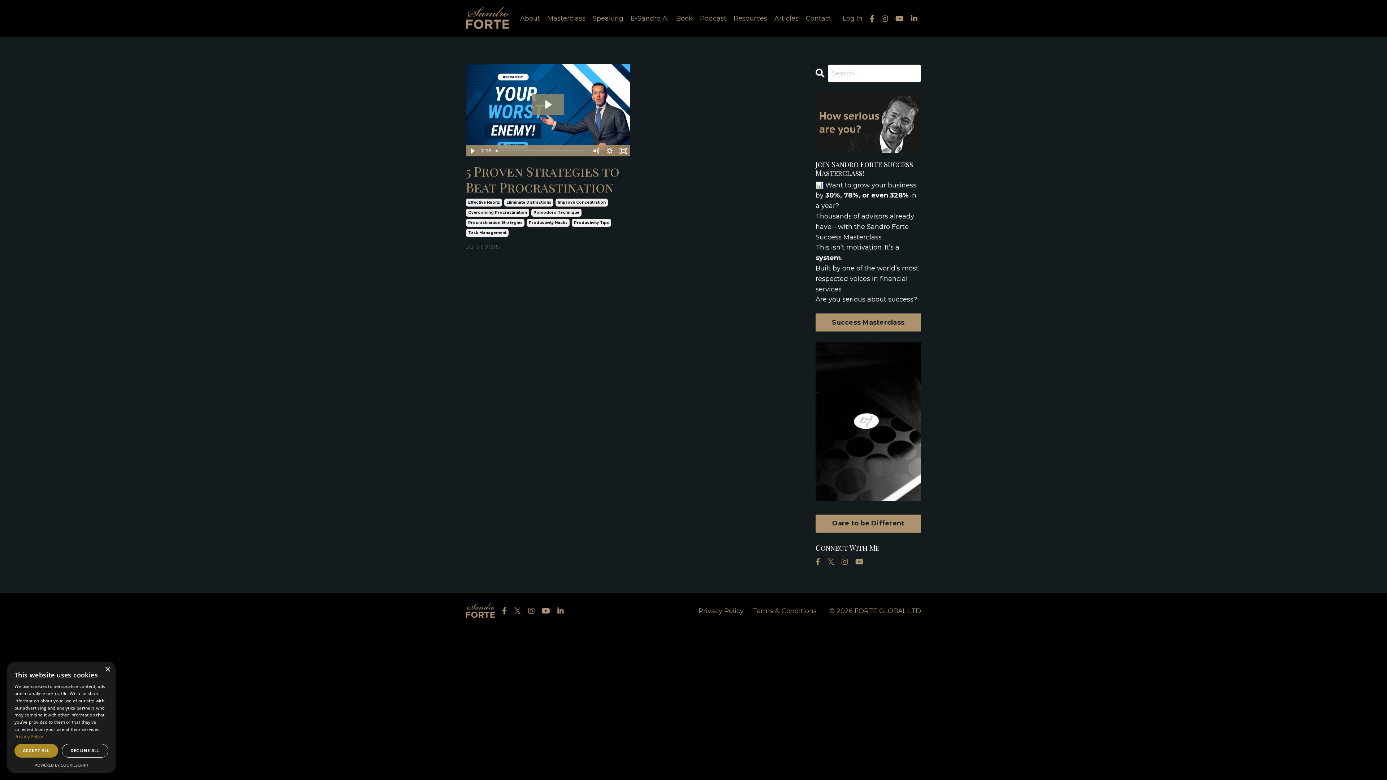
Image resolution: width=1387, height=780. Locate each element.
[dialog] (61, 717)
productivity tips (591, 222)
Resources (750, 18)
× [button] (107, 669)
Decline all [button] (85, 751)
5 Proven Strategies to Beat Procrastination (542, 179)
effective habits (484, 202)
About (530, 18)
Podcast (713, 18)
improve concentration (582, 202)
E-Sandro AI (650, 18)
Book (684, 18)
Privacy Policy (721, 611)
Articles (786, 18)
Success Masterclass (868, 322)
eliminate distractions (528, 202)
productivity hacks (548, 222)
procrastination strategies (495, 222)
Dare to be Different (868, 523)
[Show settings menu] (610, 151)
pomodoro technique (556, 212)
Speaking (608, 18)
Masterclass (566, 18)
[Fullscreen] (623, 151)
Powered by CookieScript (61, 765)
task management (487, 232)
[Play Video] (472, 151)
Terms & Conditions (785, 611)
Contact (818, 18)
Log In (853, 18)
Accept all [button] (36, 751)
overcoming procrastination (497, 212)
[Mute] (596, 151)
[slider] (541, 151)
